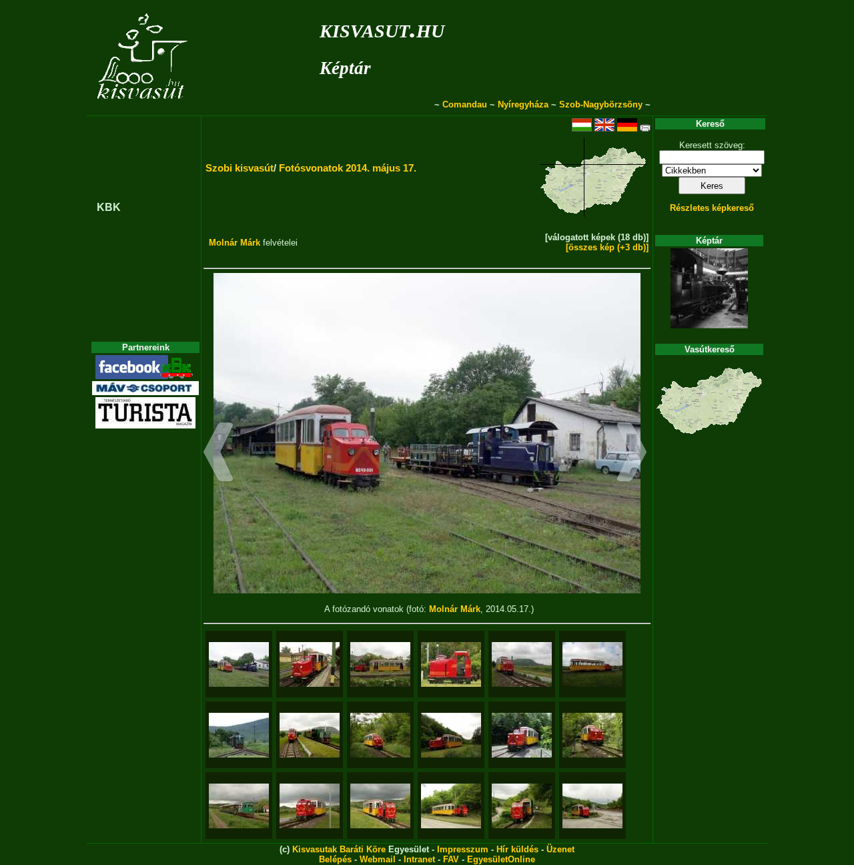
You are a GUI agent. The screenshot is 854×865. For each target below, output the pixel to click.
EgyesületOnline (501, 859)
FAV (451, 859)
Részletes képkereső (712, 208)
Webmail (378, 859)
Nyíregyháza (523, 104)
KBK (109, 207)
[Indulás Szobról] (310, 664)
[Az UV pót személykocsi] (592, 664)
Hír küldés (517, 849)
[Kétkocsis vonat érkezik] (239, 735)
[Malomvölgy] (451, 735)
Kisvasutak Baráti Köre (339, 849)
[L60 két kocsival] (239, 806)
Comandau (464, 104)
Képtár (345, 68)
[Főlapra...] (144, 108)
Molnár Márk (234, 243)
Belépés (335, 859)
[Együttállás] (310, 735)
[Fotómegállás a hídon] (592, 735)
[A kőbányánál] (592, 806)
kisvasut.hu (382, 28)
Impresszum (462, 849)
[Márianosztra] (380, 664)
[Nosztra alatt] (380, 735)
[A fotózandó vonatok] (239, 664)
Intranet (419, 859)
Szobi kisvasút (239, 168)
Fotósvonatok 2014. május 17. (347, 168)
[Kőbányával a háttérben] (522, 664)
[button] (218, 453)
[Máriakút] (522, 735)
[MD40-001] (451, 664)
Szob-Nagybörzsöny (601, 104)
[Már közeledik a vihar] (310, 806)
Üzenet (560, 849)
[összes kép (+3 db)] (607, 247)
